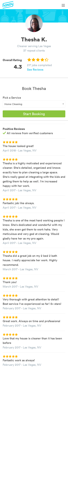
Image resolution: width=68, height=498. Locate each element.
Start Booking (34, 114)
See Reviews (35, 69)
